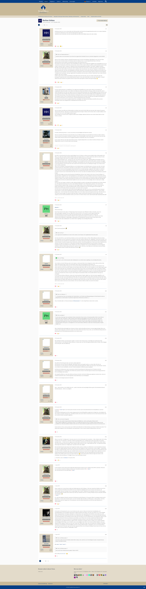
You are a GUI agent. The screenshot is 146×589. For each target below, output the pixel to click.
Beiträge (42, 43)
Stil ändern (105, 583)
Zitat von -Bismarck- (61, 294)
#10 (106, 290)
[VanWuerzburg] (104, 575)
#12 (106, 338)
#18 (106, 485)
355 (44, 24)
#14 (106, 384)
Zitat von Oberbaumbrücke (62, 54)
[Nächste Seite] (47, 25)
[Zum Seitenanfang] (144, 587)
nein (58, 544)
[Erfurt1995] (75, 575)
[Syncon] (75, 577)
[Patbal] (77, 575)
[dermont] (89, 575)
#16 (106, 436)
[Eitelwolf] (91, 575)
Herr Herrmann (47, 22)
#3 (106, 87)
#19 (106, 508)
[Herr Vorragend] (93, 575)
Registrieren (100, 1)
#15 (106, 407)
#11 (106, 311)
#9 (106, 254)
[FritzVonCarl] (97, 575)
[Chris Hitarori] (77, 577)
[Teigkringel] (81, 575)
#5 (106, 130)
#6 (106, 152)
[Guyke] (85, 575)
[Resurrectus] (79, 575)
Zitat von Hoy (60, 232)
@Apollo (56, 207)
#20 (106, 534)
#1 (106, 28)
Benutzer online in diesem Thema (46, 569)
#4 (106, 107)
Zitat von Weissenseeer (62, 537)
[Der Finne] (106, 575)
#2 (106, 51)
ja (64, 553)
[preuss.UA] (95, 575)
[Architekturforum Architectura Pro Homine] (73, 9)
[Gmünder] (99, 575)
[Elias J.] (102, 575)
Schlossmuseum (76, 300)
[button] (88, 1)
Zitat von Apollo (60, 315)
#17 (106, 465)
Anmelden (94, 1)
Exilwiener (66, 457)
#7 (106, 204)
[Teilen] (107, 25)
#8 (106, 225)
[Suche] (106, 1)
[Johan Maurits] (83, 575)
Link (61, 409)
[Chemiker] (87, 575)
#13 (106, 360)
